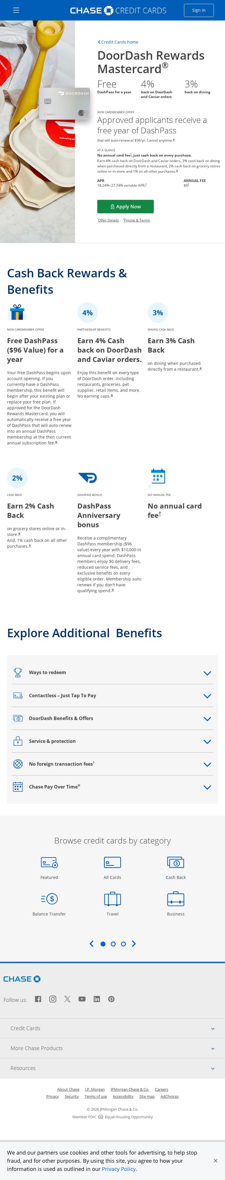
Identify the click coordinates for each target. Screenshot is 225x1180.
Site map (147, 1096)
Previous (91, 944)
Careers (161, 1089)
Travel (115, 914)
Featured (49, 877)
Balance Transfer (49, 914)
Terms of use (96, 1096)
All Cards (113, 877)
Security (72, 1096)
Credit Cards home (119, 42)
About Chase (68, 1089)
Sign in (203, 10)
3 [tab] (123, 944)
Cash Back (176, 877)
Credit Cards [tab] (118, 1028)
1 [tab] (103, 944)
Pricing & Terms (137, 220)
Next (133, 944)
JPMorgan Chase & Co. (130, 1089)
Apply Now (135, 208)
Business (176, 914)
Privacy (52, 1096)
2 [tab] (113, 944)
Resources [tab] (118, 1067)
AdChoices (170, 1096)
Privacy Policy (119, 1168)
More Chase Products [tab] (118, 1048)
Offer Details (108, 220)
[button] (215, 1160)
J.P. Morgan (95, 1089)
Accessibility (123, 1096)
